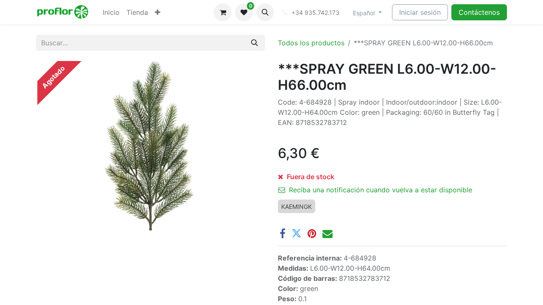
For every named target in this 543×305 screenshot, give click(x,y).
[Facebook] (282, 233)
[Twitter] (296, 233)
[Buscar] (254, 43)
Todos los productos (311, 43)
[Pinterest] (312, 233)
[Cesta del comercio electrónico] (223, 12)
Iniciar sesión (420, 12)
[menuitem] (111, 12)
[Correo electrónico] (327, 233)
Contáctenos (479, 12)
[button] (265, 12)
